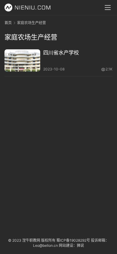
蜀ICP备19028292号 (73, 240)
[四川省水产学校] (22, 60)
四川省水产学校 (61, 53)
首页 (8, 22)
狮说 (80, 245)
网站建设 (66, 245)
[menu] (107, 7)
